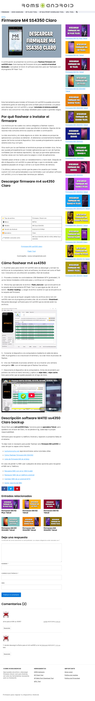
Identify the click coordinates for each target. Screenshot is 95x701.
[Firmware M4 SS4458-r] (77, 150)
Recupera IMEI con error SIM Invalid (18, 471)
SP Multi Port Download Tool (44, 678)
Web (3, 583)
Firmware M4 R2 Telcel (74, 72)
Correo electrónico (10, 573)
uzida (45, 621)
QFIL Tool (37, 681)
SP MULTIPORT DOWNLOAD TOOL (52, 12)
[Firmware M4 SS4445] (77, 134)
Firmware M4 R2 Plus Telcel (76, 38)
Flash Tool (32, 251)
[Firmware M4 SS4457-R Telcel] (77, 251)
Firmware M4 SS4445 (74, 141)
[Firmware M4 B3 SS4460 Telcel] (77, 81)
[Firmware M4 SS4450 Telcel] (77, 117)
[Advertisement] (31, 86)
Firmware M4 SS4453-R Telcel (77, 209)
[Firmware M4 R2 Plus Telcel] (77, 30)
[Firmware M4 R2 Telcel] (77, 64)
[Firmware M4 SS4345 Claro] (77, 234)
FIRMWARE (5, 12)
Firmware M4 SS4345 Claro (76, 242)
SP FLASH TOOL (31, 12)
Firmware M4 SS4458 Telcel (76, 108)
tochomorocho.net (11, 451)
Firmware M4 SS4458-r (74, 158)
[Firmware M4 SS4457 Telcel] (77, 217)
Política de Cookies (71, 675)
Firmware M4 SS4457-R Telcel (77, 259)
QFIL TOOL (70, 12)
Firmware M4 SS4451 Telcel (76, 276)
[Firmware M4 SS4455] (77, 167)
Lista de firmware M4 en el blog (16, 459)
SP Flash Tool (38, 675)
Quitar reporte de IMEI (13, 483)
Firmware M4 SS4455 (74, 175)
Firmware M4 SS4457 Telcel (76, 225)
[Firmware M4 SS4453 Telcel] (77, 184)
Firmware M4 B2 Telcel (74, 55)
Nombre (5, 563)
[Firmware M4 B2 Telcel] (77, 47)
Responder (7, 628)
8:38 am (57, 621)
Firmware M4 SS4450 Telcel (76, 125)
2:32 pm (57, 645)
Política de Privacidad (72, 678)
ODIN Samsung (39, 672)
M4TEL (3, 17)
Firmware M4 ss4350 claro (31, 246)
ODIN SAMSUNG (17, 12)
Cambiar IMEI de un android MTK (17, 479)
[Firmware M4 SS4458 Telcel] (77, 100)
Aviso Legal (69, 672)
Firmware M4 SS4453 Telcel (76, 192)
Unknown (44, 645)
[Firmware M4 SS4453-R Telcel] (77, 201)
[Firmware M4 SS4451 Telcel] (77, 268)
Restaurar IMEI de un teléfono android (19, 475)
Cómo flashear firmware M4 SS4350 (18, 455)
